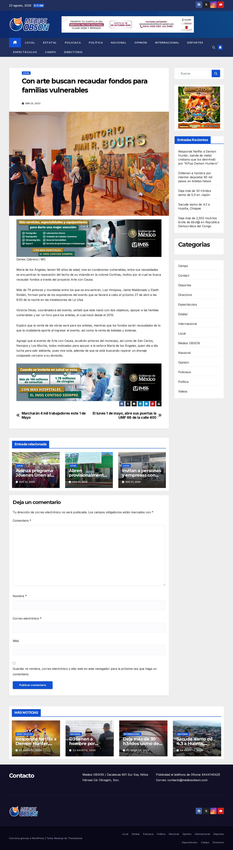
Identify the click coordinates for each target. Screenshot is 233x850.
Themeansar (75, 838)
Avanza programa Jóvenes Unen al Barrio (34, 475)
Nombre (20, 596)
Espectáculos (25, 52)
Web (16, 641)
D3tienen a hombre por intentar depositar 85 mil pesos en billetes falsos (195, 177)
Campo (50, 52)
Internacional (167, 42)
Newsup (59, 838)
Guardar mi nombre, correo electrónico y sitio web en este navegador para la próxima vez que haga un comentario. (85, 671)
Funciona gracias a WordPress (27, 838)
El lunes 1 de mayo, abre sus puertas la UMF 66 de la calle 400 (124, 415)
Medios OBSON (189, 343)
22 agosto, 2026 (30, 750)
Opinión (140, 42)
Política (96, 42)
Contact (183, 275)
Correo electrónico (27, 618)
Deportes (195, 42)
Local (30, 42)
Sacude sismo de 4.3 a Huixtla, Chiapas (194, 743)
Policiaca (73, 42)
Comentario (22, 520)
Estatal (50, 42)
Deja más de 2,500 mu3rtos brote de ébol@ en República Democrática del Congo (198, 222)
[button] (213, 47)
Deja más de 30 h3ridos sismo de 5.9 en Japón (141, 743)
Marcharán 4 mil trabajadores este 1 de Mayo (54, 415)
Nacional (118, 42)
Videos (182, 391)
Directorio (73, 52)
